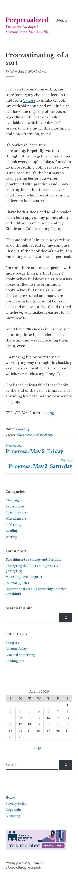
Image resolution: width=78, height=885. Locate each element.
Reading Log (15, 661)
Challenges (14, 500)
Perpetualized (27, 20)
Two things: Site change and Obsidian (33, 559)
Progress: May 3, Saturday (40, 464)
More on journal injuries (24, 577)
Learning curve (17, 512)
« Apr (37, 748)
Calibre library (43, 435)
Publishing (13, 525)
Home (10, 797)
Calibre (29, 100)
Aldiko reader (24, 435)
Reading (23, 429)
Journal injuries (17, 583)
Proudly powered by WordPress (25, 863)
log (51, 413)
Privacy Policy (16, 804)
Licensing (13, 816)
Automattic (34, 868)
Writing (11, 537)
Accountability (16, 649)
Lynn (42, 71)
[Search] (65, 617)
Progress (12, 643)
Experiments (15, 506)
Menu (61, 20)
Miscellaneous (16, 518)
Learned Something (20, 655)
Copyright (13, 809)
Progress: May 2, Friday (34, 449)
